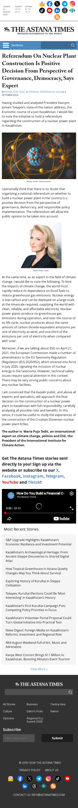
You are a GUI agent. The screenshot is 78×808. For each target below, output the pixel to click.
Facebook (11, 476)
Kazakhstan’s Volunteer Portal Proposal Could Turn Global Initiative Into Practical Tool (38, 620)
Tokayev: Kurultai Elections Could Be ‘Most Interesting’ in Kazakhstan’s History (35, 595)
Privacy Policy (30, 770)
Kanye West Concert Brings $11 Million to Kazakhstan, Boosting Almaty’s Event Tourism (38, 657)
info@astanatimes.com (48, 794)
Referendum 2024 (50, 91)
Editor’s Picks (35, 711)
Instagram (33, 476)
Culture (7, 711)
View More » (39, 669)
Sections (17, 45)
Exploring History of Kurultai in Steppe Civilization (33, 583)
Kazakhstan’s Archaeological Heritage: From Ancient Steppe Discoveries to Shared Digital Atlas (37, 556)
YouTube (10, 482)
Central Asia (58, 704)
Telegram (55, 476)
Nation (54, 711)
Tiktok (34, 482)
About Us (51, 770)
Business (32, 704)
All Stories (9, 704)
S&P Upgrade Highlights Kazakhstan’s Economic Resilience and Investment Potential (38, 542)
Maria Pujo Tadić (15, 91)
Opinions (33, 91)
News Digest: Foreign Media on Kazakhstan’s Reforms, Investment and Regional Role (37, 632)
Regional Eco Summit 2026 (35, 720)
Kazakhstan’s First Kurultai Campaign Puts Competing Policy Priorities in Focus (36, 608)
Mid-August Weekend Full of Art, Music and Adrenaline (36, 645)
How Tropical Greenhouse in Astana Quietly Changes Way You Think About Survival (37, 571)
